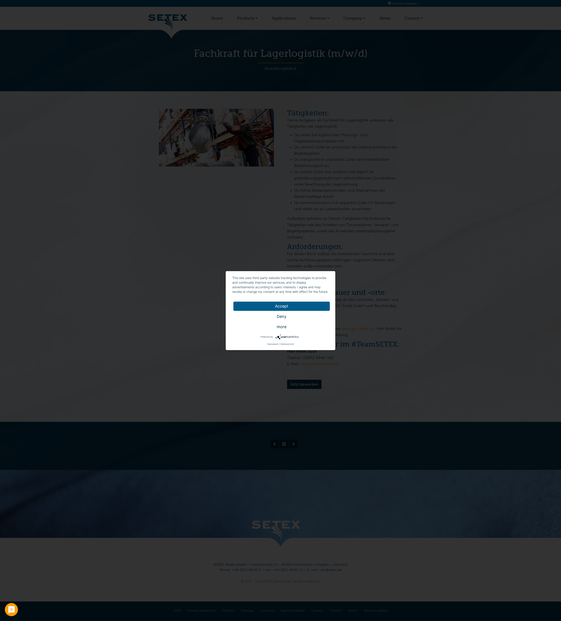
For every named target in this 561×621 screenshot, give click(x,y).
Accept (281, 306)
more (281, 326)
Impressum (273, 344)
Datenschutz (287, 344)
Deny (281, 316)
